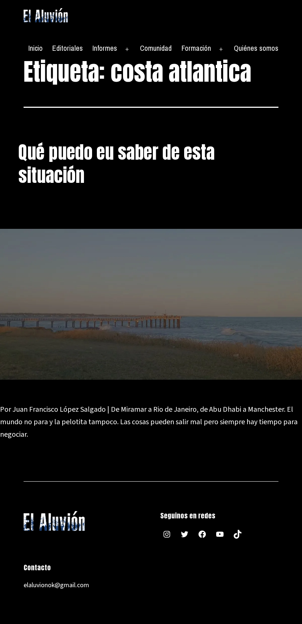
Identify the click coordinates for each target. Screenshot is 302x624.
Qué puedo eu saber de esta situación (116, 163)
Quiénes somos (256, 48)
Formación (196, 48)
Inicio (35, 48)
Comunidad (156, 48)
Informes (104, 48)
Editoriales (67, 48)
